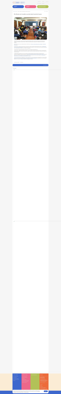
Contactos (47, 1)
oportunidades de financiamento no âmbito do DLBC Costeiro (35, 54)
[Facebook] (37, 3)
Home (18, 11)
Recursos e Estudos (24, 382)
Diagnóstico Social (24, 379)
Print (45, 11)
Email (47, 11)
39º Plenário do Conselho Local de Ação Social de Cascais (26, 11)
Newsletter (39, 1)
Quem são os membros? (16, 378)
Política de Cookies (42, 389)
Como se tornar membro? (16, 379)
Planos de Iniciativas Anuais (25, 381)
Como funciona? (15, 377)
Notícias (43, 1)
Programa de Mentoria (24, 377)
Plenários (14, 380)
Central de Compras (24, 376)
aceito (46, 391)
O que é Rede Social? (15, 376)
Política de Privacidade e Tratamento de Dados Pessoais (43, 388)
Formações (23, 378)
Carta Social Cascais (42, 6)
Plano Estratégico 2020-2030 (25, 380)
